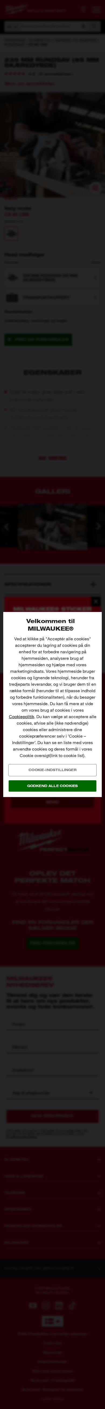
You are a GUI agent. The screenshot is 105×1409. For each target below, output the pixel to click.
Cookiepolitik (21, 716)
